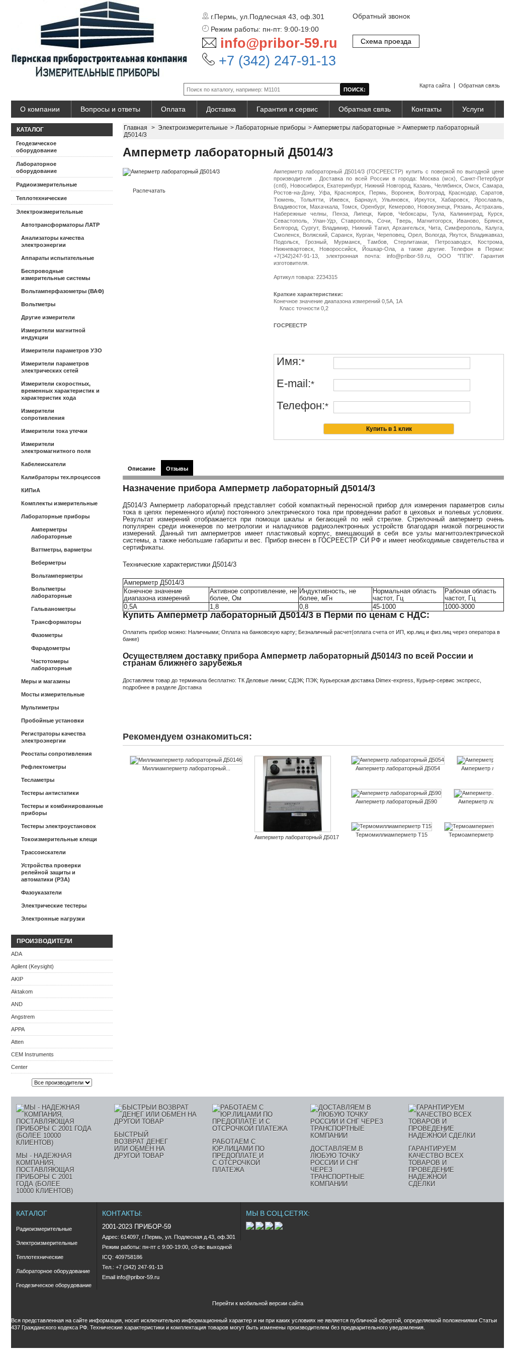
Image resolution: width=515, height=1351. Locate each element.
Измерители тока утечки (54, 431)
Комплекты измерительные (59, 503)
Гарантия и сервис (287, 109)
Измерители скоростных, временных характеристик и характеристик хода (60, 391)
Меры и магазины (45, 681)
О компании (40, 109)
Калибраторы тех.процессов (61, 477)
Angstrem (23, 1017)
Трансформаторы (56, 622)
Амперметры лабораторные (51, 532)
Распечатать (149, 191)
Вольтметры (38, 304)
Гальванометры (53, 609)
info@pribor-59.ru (278, 43)
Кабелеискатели (43, 464)
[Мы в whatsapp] (279, 1228)
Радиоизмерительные (46, 185)
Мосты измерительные (52, 694)
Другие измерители (48, 317)
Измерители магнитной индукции (53, 333)
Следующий (495, 775)
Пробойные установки (52, 720)
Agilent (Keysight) (32, 966)
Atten (17, 1042)
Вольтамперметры (56, 576)
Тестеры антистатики (50, 793)
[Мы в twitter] (270, 1228)
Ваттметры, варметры (61, 550)
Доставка (221, 109)
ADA (16, 954)
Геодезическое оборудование (36, 146)
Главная (135, 127)
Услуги (473, 109)
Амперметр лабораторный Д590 (396, 801)
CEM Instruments (32, 1054)
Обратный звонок (381, 16)
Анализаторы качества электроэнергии (52, 241)
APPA (18, 1029)
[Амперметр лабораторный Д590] (396, 793)
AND (17, 1004)
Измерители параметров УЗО (61, 350)
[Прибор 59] (99, 39)
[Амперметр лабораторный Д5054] (398, 760)
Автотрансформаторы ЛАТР (60, 225)
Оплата (173, 109)
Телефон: (302, 406)
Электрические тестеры (54, 906)
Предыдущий (125, 775)
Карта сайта (434, 85)
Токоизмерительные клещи (59, 839)
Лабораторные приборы (55, 516)
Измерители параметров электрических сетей (55, 367)
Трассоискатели (43, 852)
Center (19, 1067)
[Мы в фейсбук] (260, 1228)
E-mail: (295, 384)
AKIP (17, 979)
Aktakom (22, 991)
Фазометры (46, 635)
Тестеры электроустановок (58, 826)
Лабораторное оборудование (36, 167)
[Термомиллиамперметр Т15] (391, 826)
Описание (141, 469)
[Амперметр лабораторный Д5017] (296, 795)
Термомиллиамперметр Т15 (391, 835)
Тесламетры (37, 780)
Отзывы (177, 469)
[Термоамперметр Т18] (476, 826)
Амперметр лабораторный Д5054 (398, 768)
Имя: (291, 362)
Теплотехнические (41, 198)
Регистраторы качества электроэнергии (53, 737)
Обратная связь (479, 85)
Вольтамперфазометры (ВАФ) (62, 291)
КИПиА (30, 490)
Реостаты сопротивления (56, 754)
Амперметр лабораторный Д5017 (296, 837)
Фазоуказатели (41, 892)
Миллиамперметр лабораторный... (186, 768)
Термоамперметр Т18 (476, 835)
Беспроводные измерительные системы (55, 274)
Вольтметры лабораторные (51, 592)
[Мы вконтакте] (250, 1228)
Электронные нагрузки (53, 919)
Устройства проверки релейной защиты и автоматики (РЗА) (51, 872)
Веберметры (48, 563)
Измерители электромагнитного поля (56, 447)
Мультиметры (40, 707)
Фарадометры (50, 648)
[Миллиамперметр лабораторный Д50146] (186, 760)
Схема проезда (386, 41)
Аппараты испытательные (57, 258)
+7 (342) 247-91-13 (275, 60)
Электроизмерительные (49, 212)
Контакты (426, 109)
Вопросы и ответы (110, 109)
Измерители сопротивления (42, 414)
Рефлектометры (43, 767)
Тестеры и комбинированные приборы (62, 809)
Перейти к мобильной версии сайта (257, 1303)
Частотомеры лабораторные (51, 664)
